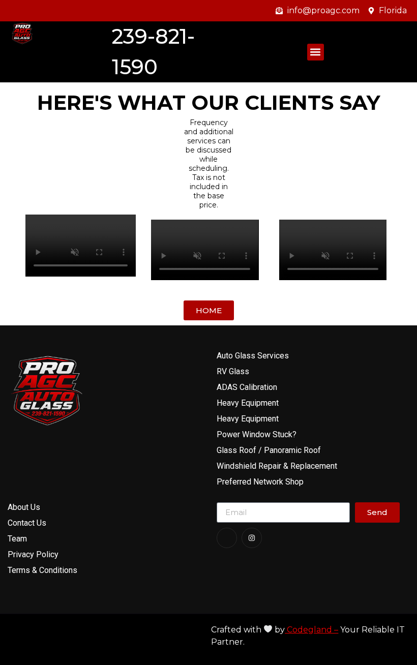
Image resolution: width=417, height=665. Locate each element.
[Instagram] (252, 538)
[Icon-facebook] (227, 538)
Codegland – (311, 629)
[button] (315, 52)
